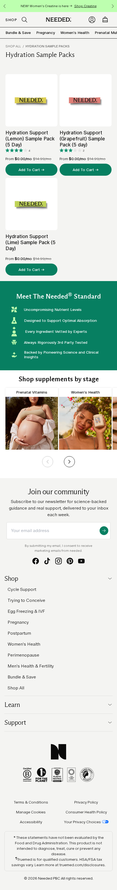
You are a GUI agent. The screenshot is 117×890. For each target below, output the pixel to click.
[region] (58, 6)
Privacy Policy (86, 802)
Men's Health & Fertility (31, 666)
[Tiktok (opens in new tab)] (47, 561)
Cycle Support (22, 589)
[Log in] (91, 19)
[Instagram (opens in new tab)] (58, 561)
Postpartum (19, 633)
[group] (31, 419)
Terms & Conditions (31, 802)
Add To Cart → (31, 169)
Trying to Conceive (26, 600)
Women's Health (74, 32)
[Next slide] (69, 461)
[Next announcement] (112, 6)
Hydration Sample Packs (48, 46)
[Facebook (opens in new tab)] (35, 561)
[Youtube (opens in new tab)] (81, 561)
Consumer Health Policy (86, 812)
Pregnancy (45, 32)
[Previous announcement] (4, 6)
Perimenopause (23, 655)
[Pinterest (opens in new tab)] (70, 561)
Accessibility (31, 822)
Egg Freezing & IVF (26, 611)
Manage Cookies (31, 812)
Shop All (13, 46)
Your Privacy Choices (82, 822)
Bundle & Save (18, 32)
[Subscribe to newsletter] (104, 530)
